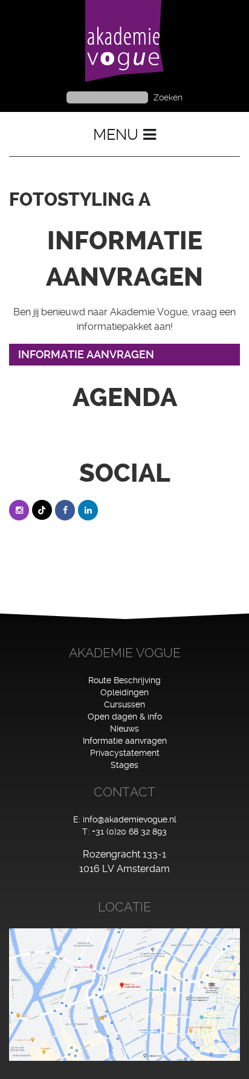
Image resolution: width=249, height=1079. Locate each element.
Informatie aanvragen (125, 741)
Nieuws (124, 728)
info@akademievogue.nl (129, 819)
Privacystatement (125, 753)
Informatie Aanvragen (86, 354)
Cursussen (124, 704)
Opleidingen (124, 692)
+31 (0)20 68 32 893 (129, 831)
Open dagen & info (125, 716)
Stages (124, 765)
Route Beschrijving (124, 680)
